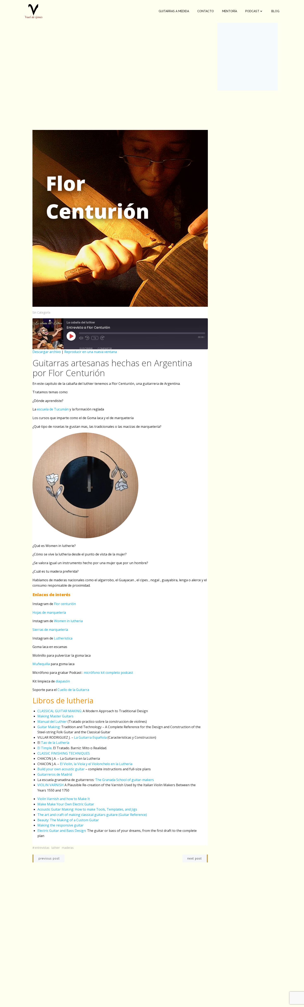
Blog (275, 11)
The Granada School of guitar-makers (124, 780)
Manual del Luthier (52, 721)
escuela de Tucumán (53, 409)
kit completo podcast (117, 672)
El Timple (44, 748)
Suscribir (86, 348)
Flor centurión (65, 604)
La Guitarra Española (90, 737)
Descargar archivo (46, 352)
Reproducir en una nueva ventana (90, 352)
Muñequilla (41, 664)
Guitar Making (48, 727)
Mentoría (229, 11)
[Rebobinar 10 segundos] (87, 338)
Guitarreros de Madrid (54, 774)
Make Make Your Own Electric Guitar (65, 804)
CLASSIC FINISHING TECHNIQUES (63, 753)
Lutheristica (63, 638)
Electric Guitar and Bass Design (61, 830)
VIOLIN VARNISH (50, 785)
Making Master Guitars (55, 716)
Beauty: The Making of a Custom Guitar (68, 820)
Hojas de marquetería (49, 612)
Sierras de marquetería (50, 629)
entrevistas (42, 848)
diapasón (63, 681)
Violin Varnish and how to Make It (63, 799)
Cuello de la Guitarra (73, 689)
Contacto (205, 11)
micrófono (92, 672)
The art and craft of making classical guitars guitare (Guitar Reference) (92, 814)
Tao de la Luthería (55, 742)
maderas (68, 848)
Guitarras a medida (174, 11)
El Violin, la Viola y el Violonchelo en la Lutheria (96, 764)
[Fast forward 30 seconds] (102, 338)
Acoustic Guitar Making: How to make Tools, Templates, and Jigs (87, 809)
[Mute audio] (81, 338)
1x (94, 337)
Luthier (55, 848)
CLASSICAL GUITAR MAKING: (59, 711)
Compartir (105, 348)
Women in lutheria (68, 621)
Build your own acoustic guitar (61, 769)
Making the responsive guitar (60, 825)
